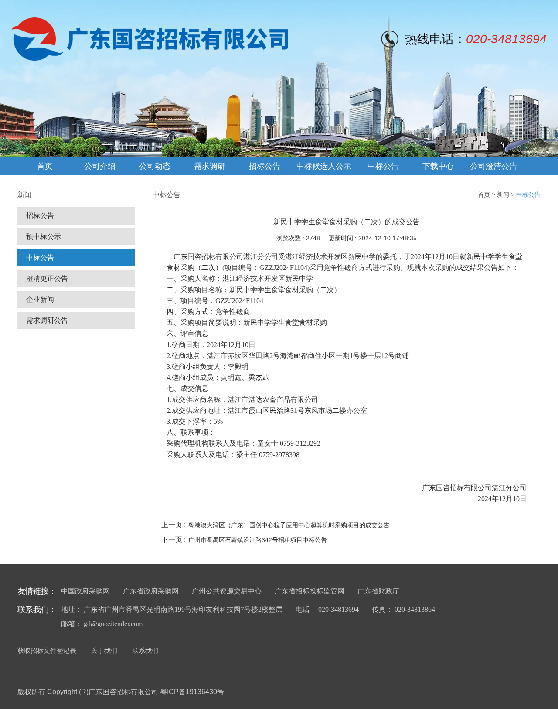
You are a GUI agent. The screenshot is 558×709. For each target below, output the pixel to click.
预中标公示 (43, 236)
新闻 (503, 194)
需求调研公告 (47, 320)
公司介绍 (100, 166)
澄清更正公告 (47, 278)
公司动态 (154, 166)
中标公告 (383, 166)
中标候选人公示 (323, 166)
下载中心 (438, 166)
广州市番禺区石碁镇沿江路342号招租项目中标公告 (257, 539)
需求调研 (209, 166)
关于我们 (104, 650)
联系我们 (145, 650)
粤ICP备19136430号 (192, 691)
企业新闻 (40, 299)
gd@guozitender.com (113, 623)
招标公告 (264, 166)
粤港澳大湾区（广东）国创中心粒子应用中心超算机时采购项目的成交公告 (289, 525)
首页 (45, 166)
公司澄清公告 (493, 166)
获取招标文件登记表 (46, 650)
